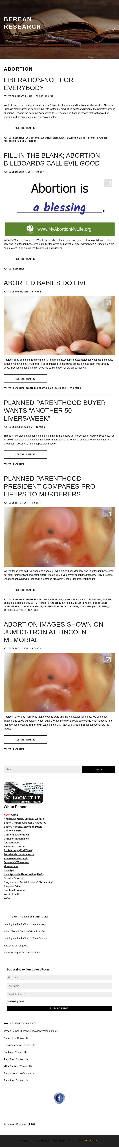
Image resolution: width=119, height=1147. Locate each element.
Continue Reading (25, 127)
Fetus (78, 388)
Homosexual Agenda (16, 858)
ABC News (44, 599)
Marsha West (46, 96)
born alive (66, 388)
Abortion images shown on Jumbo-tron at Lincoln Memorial (53, 632)
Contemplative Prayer (16, 834)
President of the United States (61, 606)
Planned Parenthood (61, 602)
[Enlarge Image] (108, 183)
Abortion (20, 137)
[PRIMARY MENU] (106, 29)
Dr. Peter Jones (87, 137)
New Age (9, 870)
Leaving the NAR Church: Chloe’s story (25, 938)
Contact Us (23, 1038)
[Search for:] (43, 769)
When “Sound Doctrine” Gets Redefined (25, 931)
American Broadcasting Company (83, 599)
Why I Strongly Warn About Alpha (22, 952)
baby (54, 388)
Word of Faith (12, 894)
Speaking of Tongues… (16, 945)
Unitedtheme (91, 1141)
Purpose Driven (13, 886)
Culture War (33, 137)
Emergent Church (14, 846)
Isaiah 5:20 (89, 244)
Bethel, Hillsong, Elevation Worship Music (35, 1031)
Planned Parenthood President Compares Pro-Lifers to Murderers (50, 486)
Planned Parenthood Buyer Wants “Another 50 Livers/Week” (55, 410)
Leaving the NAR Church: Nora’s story (25, 924)
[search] (113, 29)
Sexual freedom (28, 141)
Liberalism (59, 137)
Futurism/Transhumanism (19, 854)
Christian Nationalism (16, 838)
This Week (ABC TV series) (94, 606)
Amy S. (43, 171)
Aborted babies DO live (46, 283)
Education (46, 137)
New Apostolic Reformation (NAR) (24, 874)
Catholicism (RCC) (14, 830)
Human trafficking (36, 602)
